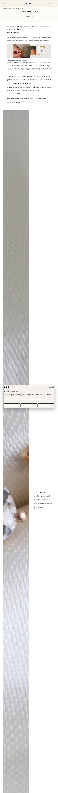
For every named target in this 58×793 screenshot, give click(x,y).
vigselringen (15, 95)
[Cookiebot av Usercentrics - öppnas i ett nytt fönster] (49, 387)
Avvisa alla (12, 405)
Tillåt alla (45, 405)
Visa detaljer (49, 401)
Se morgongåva (40, 507)
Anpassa (28, 405)
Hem (3, 8)
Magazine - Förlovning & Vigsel (10, 8)
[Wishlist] (47, 3)
